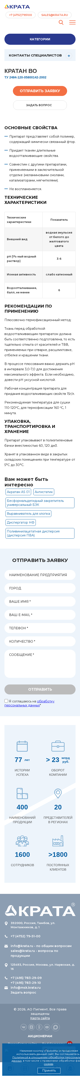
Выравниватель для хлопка (28, 514)
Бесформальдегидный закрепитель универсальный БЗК (35, 503)
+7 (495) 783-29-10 (26, 983)
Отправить (40, 689)
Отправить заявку (40, 91)
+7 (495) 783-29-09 (26, 978)
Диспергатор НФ (20, 522)
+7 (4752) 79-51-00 (25, 936)
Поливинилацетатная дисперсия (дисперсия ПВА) (33, 533)
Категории (40, 39)
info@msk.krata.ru (26, 988)
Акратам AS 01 (18, 492)
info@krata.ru (22, 946)
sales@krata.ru (54, 15)
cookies (48, 1064)
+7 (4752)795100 (20, 15)
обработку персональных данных (29, 703)
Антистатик (44, 492)
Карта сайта (40, 1018)
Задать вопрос (23, 992)
